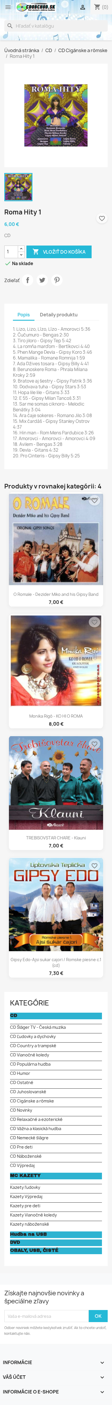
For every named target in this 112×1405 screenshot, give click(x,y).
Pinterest (57, 280)
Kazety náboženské (29, 1224)
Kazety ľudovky (25, 1187)
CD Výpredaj (22, 1165)
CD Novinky (21, 1110)
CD (13, 1015)
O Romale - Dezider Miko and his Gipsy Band (56, 594)
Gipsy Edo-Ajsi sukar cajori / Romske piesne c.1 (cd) (56, 962)
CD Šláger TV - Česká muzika (38, 1027)
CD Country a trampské (33, 1045)
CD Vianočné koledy (29, 1055)
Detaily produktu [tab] (59, 314)
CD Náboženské (26, 1156)
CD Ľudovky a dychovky (33, 1036)
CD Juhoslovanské (28, 1091)
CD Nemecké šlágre (29, 1137)
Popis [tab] (24, 314)
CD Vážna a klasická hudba (35, 1128)
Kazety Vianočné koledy (33, 1215)
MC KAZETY (25, 1175)
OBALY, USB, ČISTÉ (34, 1250)
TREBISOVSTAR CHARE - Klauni (56, 838)
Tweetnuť (42, 280)
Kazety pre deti (25, 1205)
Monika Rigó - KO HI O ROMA (56, 716)
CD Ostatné (21, 1082)
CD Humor (20, 1073)
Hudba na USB (28, 1234)
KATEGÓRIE (29, 1003)
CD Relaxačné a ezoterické (36, 1119)
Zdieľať (27, 280)
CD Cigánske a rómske (32, 1101)
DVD (15, 1242)
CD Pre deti (21, 1147)
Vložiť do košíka (59, 251)
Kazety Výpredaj (26, 1196)
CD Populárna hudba (30, 1064)
